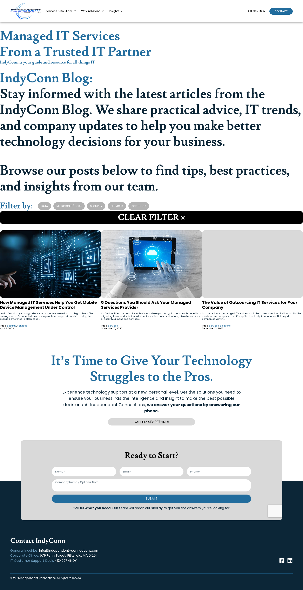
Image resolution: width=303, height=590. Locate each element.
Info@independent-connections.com (69, 550)
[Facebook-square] (282, 560)
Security (96, 206)
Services (117, 206)
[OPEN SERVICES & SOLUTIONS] (75, 11)
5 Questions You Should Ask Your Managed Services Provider (146, 305)
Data (44, 206)
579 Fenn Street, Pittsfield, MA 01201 (68, 555)
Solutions (139, 206)
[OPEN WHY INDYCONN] (102, 11)
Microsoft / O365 (69, 206)
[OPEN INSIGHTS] (121, 11)
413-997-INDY (256, 11)
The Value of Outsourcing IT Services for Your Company (249, 305)
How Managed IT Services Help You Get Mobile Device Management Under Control (48, 305)
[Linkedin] (290, 560)
